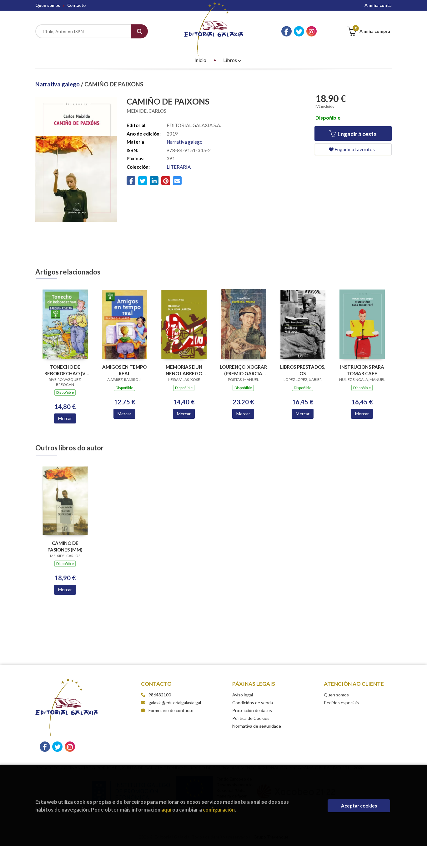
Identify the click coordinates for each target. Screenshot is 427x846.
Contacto (76, 5)
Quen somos (47, 5)
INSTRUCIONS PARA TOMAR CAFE (362, 370)
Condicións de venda (252, 702)
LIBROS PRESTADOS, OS (302, 370)
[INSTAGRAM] (311, 31)
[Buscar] (139, 31)
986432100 (159, 694)
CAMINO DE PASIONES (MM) (65, 546)
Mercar (65, 418)
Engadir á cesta (357, 134)
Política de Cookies (250, 718)
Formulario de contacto (170, 710)
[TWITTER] (299, 31)
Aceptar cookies (359, 805)
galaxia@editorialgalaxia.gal (174, 702)
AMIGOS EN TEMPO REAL (124, 370)
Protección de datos (252, 710)
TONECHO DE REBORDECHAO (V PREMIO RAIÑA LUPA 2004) (65, 370)
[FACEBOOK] (286, 31)
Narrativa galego (58, 84)
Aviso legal (242, 694)
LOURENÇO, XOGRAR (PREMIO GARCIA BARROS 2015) (243, 370)
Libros (230, 60)
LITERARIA (179, 167)
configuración (219, 809)
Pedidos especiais (341, 702)
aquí (166, 809)
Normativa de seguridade (256, 726)
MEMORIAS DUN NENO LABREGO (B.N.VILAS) (184, 370)
